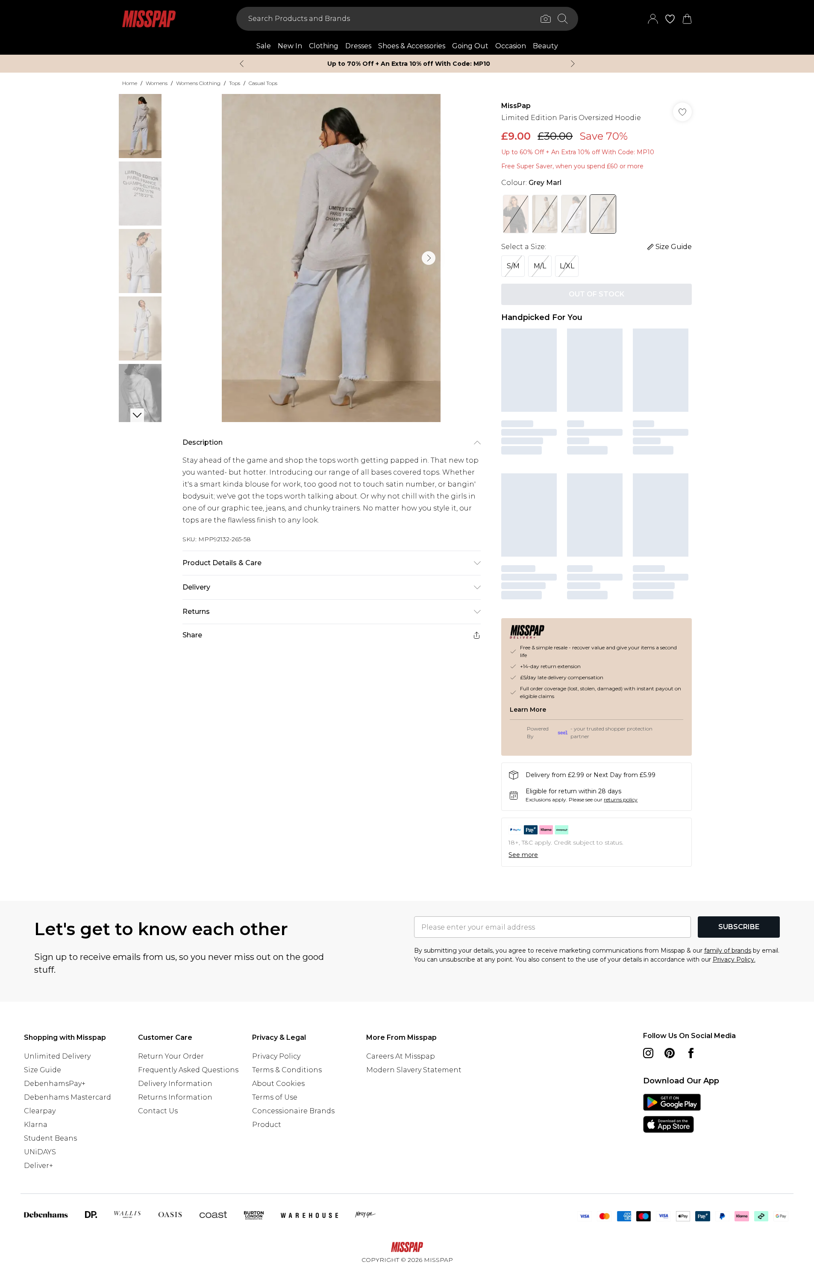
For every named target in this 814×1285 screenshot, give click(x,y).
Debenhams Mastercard (67, 1097)
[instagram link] (648, 1053)
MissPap (516, 106)
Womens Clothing (198, 83)
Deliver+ (38, 1166)
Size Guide (42, 1070)
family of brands (727, 950)
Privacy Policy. (734, 959)
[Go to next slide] (428, 258)
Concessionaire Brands (293, 1111)
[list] (331, 258)
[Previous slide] (241, 63)
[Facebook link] (691, 1053)
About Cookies (278, 1084)
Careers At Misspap (400, 1056)
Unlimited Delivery (57, 1056)
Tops (234, 83)
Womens (157, 83)
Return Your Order (171, 1056)
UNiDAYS (40, 1152)
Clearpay (40, 1111)
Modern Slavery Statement (413, 1070)
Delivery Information (175, 1084)
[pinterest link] (669, 1053)
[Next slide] (572, 63)
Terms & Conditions (287, 1070)
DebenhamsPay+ (54, 1084)
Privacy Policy (276, 1056)
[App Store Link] (672, 1113)
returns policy (621, 799)
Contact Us (158, 1111)
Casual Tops (263, 83)
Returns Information (175, 1097)
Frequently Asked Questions (188, 1070)
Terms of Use (274, 1097)
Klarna (35, 1125)
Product (266, 1125)
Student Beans (50, 1138)
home (129, 83)
